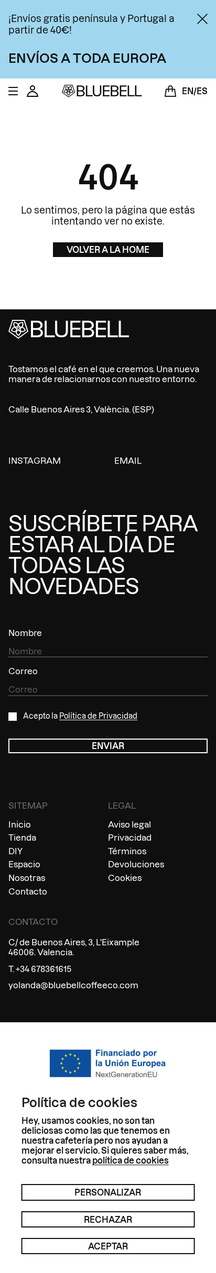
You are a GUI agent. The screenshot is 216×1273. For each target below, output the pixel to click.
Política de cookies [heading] (79, 1102)
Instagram (34, 460)
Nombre (25, 633)
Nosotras (26, 878)
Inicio (19, 824)
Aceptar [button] (108, 1246)
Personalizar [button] (107, 1192)
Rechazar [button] (108, 1219)
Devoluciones (136, 864)
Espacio (24, 864)
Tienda (22, 837)
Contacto (27, 891)
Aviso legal (129, 824)
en (187, 91)
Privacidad (130, 837)
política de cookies (130, 1160)
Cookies (125, 878)
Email (128, 460)
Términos (127, 851)
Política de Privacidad (98, 716)
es (202, 91)
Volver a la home (108, 249)
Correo (23, 671)
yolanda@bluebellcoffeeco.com (73, 985)
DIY (15, 851)
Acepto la (80, 716)
